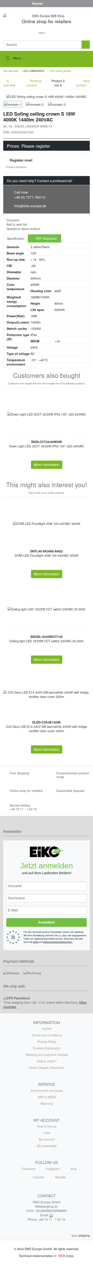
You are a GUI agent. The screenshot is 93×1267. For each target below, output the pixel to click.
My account (47, 1139)
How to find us (46, 1126)
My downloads (47, 1146)
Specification (15, 238)
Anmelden (46, 922)
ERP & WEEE (47, 1097)
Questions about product (23, 229)
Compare (12, 220)
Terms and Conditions (47, 1035)
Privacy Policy (46, 1041)
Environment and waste (47, 1090)
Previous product (34, 83)
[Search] (86, 44)
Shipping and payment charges (47, 1054)
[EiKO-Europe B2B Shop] (46, 16)
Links (46, 1133)
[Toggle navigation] (7, 58)
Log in (41, 32)
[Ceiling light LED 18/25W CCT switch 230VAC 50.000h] (46, 609)
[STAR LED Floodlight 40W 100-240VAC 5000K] (46, 523)
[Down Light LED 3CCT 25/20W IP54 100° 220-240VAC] (46, 414)
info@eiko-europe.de (30, 205)
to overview (9, 83)
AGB (35, 942)
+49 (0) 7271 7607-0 (29, 197)
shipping (84, 1235)
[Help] (24, 3)
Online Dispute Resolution (46, 1067)
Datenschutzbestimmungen (57, 942)
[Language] (86, 3)
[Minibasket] (52, 32)
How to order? (46, 1061)
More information (46, 464)
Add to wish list (16, 224)
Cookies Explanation (47, 1048)
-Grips (66, 1256)
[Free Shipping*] (16, 3)
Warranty (47, 1103)
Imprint (46, 1028)
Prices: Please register (28, 146)
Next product (83, 83)
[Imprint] (7, 3)
